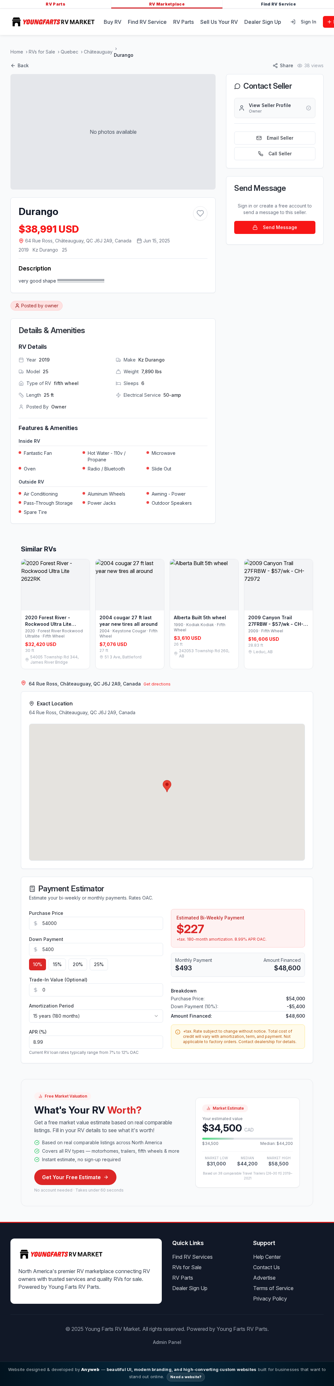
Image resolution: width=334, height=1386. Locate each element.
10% (37, 964)
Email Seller (280, 138)
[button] (167, 786)
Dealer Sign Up (262, 22)
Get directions (157, 684)
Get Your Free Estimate (71, 1177)
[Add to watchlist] (200, 213)
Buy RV (112, 22)
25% (99, 964)
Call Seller (280, 153)
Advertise (264, 1277)
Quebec (69, 51)
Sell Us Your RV (219, 22)
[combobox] (96, 1016)
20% (78, 964)
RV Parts (55, 4)
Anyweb (90, 1369)
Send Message (280, 227)
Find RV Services (192, 1257)
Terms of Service (273, 1288)
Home (16, 51)
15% (57, 964)
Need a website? (185, 1377)
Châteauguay (98, 51)
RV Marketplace (167, 4)
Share (286, 65)
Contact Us (266, 1267)
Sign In (308, 21)
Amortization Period (51, 1006)
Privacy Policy (270, 1298)
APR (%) (38, 1032)
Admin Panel (167, 1342)
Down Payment (46, 939)
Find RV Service (278, 4)
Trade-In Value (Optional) (58, 979)
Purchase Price (46, 913)
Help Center (267, 1257)
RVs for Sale (42, 51)
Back (23, 65)
